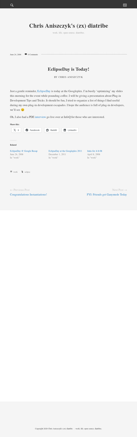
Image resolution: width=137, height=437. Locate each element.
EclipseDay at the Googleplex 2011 (65, 150)
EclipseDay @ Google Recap (23, 150)
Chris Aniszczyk (70, 77)
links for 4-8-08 (94, 150)
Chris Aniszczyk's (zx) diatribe (68, 25)
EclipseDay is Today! (68, 69)
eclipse (27, 171)
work (15, 171)
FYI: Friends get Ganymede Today (107, 194)
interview (40, 117)
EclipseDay (44, 91)
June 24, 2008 (15, 54)
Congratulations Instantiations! (28, 194)
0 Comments (33, 54)
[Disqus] (68, 262)
